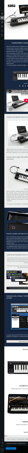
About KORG (2, 451)
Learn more (8, 446)
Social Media (2, 445)
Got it (11, 448)
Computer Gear (21, 439)
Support (2, 31)
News (2, 440)
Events (2, 26)
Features (2, 22)
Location (2, 443)
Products (2, 18)
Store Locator (2, 35)
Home (2, 13)
